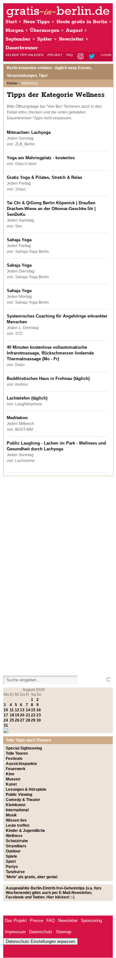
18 (12, 715)
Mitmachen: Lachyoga (29, 132)
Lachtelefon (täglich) (27, 398)
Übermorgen (44, 30)
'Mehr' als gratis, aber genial (31, 877)
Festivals (14, 758)
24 (6, 720)
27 (22, 720)
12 (17, 710)
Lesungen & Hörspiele (26, 789)
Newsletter (71, 39)
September (18, 39)
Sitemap (63, 931)
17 (6, 715)
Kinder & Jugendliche (25, 830)
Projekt (55, 55)
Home (12, 83)
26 (17, 720)
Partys (12, 866)
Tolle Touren (17, 753)
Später (44, 39)
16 (38, 710)
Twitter (93, 56)
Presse (36, 920)
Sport (11, 861)
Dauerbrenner (21, 48)
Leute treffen (17, 825)
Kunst (11, 784)
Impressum (15, 931)
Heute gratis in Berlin (81, 22)
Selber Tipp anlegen (24, 55)
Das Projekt (16, 920)
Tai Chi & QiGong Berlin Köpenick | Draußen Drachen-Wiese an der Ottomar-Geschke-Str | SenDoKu (51, 208)
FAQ (69, 55)
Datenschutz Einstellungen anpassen (40, 941)
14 (28, 710)
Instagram (81, 56)
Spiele (11, 856)
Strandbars (16, 846)
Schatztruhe (17, 841)
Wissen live (16, 820)
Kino (10, 774)
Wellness (14, 836)
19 (17, 715)
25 (12, 720)
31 (6, 725)
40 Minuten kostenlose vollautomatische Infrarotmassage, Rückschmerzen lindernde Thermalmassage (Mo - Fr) (50, 353)
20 (22, 715)
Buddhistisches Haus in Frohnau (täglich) (48, 378)
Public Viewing (19, 794)
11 (12, 710)
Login (106, 55)
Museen (13, 779)
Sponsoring (91, 920)
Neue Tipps (36, 22)
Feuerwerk (15, 769)
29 (33, 720)
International (17, 810)
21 (28, 715)
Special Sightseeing (24, 748)
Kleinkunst (15, 805)
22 (33, 715)
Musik (11, 815)
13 (22, 710)
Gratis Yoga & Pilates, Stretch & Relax (44, 177)
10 (6, 710)
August (74, 30)
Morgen (14, 30)
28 (28, 720)
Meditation (17, 417)
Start (11, 22)
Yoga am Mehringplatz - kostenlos (41, 157)
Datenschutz (41, 931)
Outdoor (13, 851)
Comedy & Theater (23, 799)
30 (38, 720)
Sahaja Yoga (19, 239)
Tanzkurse (15, 872)
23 (38, 715)
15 (33, 710)
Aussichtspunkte (21, 763)
